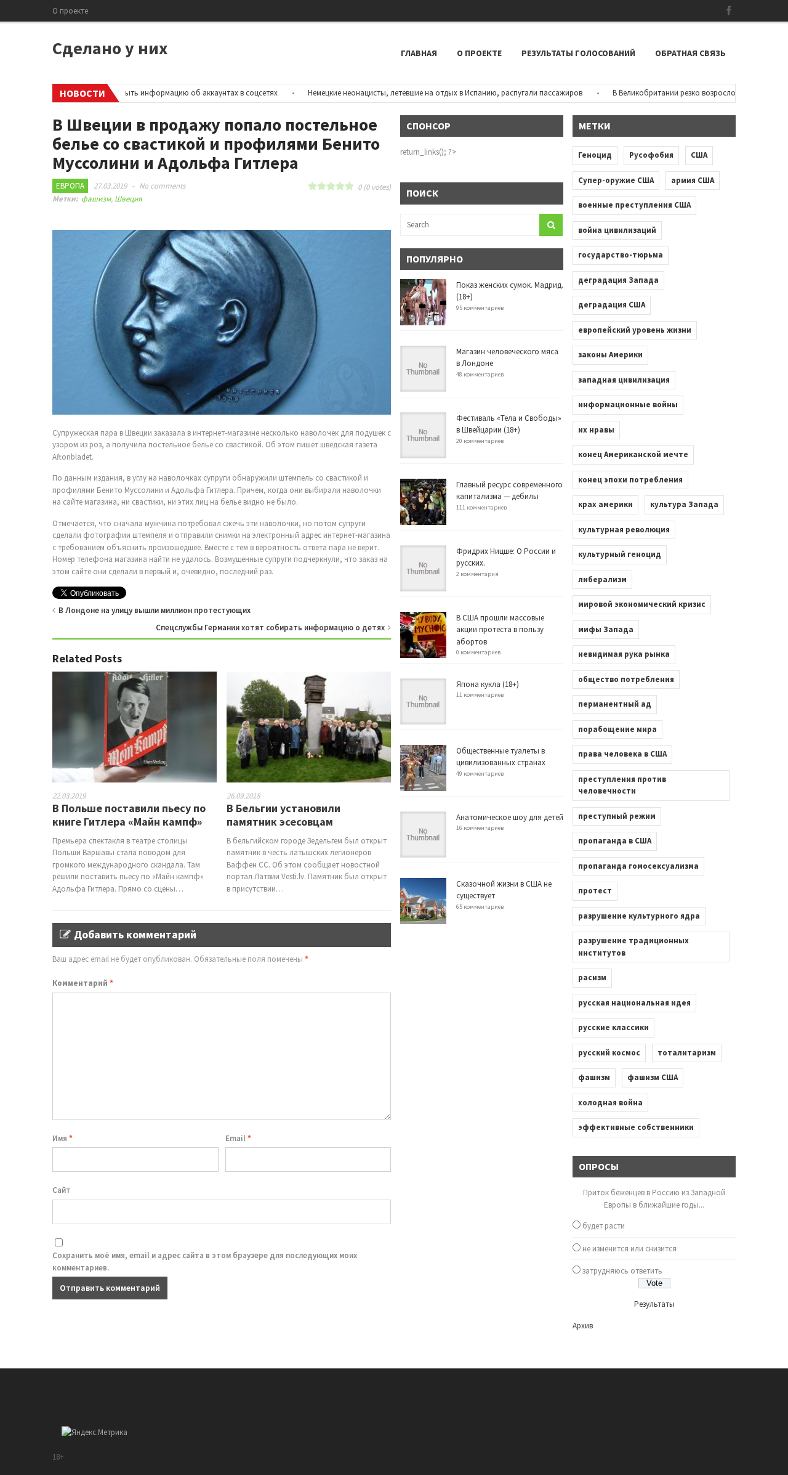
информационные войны (628, 404)
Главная (419, 53)
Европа (70, 186)
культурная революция (624, 529)
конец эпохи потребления (630, 479)
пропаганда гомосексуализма (638, 866)
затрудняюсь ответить (622, 1271)
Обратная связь (690, 53)
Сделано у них (109, 48)
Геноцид (595, 155)
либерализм (602, 579)
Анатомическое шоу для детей (509, 817)
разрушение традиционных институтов (633, 946)
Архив (583, 1325)
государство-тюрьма (620, 255)
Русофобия (651, 155)
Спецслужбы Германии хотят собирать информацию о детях (270, 627)
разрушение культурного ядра (639, 916)
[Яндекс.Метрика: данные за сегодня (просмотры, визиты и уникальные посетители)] (94, 1432)
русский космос (609, 1052)
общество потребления (626, 679)
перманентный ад (614, 704)
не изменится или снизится (629, 1248)
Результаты (654, 1304)
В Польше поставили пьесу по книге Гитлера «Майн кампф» (129, 815)
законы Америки (610, 354)
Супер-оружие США (616, 180)
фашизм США (652, 1077)
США (699, 155)
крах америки (605, 504)
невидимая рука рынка (624, 654)
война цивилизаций (617, 230)
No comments (162, 186)
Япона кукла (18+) (487, 684)
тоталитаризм (686, 1052)
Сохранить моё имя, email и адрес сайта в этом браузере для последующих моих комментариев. (204, 1261)
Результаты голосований (578, 53)
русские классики (613, 1027)
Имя (62, 1138)
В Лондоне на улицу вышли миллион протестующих (154, 610)
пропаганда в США (614, 840)
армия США (692, 180)
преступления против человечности (622, 785)
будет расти (603, 1226)
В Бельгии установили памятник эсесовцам (283, 815)
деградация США (611, 304)
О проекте (70, 11)
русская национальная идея (634, 1003)
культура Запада (684, 504)
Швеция (128, 198)
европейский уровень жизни (634, 330)
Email (238, 1138)
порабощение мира (617, 729)
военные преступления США (634, 205)
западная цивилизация (624, 380)
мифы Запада (605, 629)
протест (595, 890)
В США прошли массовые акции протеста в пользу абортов (500, 629)
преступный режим (617, 816)
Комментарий (82, 983)
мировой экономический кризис (642, 604)
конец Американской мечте (633, 454)
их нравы (596, 430)
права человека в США (622, 754)
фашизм (96, 198)
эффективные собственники (636, 1127)
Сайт (61, 1190)
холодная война (610, 1102)
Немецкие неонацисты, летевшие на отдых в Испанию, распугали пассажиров (418, 92)
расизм (592, 977)
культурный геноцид (619, 554)
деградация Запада (618, 280)
